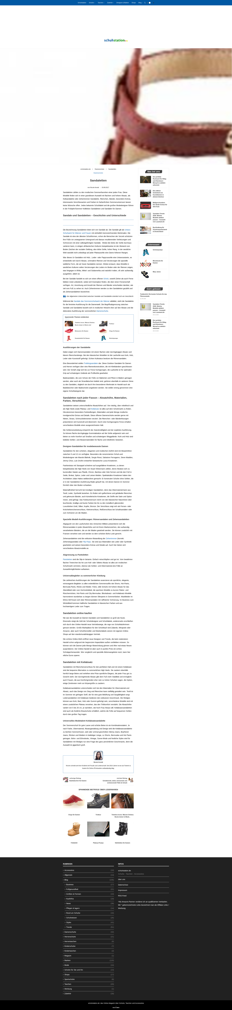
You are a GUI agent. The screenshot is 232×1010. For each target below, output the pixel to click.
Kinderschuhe (89, 946)
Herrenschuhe (89, 937)
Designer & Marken (122, 2)
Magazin (89, 956)
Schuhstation (82, 2)
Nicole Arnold (94, 187)
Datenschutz (123, 885)
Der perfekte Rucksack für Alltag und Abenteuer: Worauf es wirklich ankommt (159, 181)
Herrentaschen (89, 941)
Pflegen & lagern (90, 908)
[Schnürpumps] (103, 338)
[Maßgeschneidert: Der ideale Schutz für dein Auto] (145, 205)
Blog (139, 2)
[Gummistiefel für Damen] (69, 338)
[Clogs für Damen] (103, 331)
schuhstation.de (85, 169)
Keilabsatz (95, 409)
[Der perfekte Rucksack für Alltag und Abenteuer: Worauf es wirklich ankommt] (145, 179)
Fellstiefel (74, 843)
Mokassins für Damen (81, 331)
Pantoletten (67, 559)
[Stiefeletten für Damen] (122, 829)
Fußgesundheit (90, 889)
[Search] (145, 2)
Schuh (106, 279)
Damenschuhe (99, 169)
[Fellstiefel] (74, 829)
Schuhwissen (90, 918)
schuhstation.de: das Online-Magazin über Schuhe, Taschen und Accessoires (116, 1003)
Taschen (100, 2)
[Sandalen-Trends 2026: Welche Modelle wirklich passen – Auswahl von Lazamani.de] (145, 216)
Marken (89, 960)
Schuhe (91, 2)
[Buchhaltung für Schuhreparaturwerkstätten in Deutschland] (145, 230)
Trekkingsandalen (91, 363)
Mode (89, 965)
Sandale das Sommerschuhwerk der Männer (92, 301)
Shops (134, 2)
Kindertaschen (89, 951)
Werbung (89, 989)
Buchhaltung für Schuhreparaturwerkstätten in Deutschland (160, 229)
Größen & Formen (90, 894)
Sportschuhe (89, 979)
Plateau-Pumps (98, 843)
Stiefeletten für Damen (122, 843)
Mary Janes (157, 272)
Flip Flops (87, 542)
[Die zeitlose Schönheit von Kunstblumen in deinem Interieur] (145, 193)
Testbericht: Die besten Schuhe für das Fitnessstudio (153, 295)
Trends (90, 927)
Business (90, 885)
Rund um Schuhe (90, 913)
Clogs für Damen (114, 331)
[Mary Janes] (145, 274)
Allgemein (89, 875)
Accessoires (89, 870)
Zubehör (110, 2)
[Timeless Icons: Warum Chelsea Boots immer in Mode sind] (69, 323)
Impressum (122, 890)
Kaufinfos (90, 899)
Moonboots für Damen (158, 262)
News (90, 903)
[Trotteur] (103, 323)
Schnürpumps (113, 338)
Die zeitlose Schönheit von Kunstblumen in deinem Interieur (158, 194)
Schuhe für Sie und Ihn (89, 970)
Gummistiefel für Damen (82, 338)
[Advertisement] (116, 20)
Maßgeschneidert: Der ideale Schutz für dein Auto (160, 205)
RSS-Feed (122, 896)
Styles (90, 922)
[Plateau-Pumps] (98, 829)
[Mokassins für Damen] (69, 331)
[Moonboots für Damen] (145, 263)
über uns (121, 879)
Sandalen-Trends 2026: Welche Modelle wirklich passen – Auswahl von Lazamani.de (159, 218)
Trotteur (111, 323)
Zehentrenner (111, 538)
